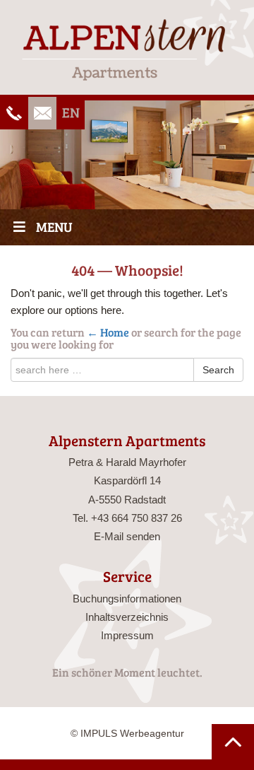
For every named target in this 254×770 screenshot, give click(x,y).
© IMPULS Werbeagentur (127, 733)
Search (218, 369)
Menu (54, 226)
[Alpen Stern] (127, 49)
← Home (108, 332)
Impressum (127, 635)
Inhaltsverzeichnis (127, 617)
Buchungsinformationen (127, 599)
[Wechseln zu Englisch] (70, 113)
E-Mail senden (127, 536)
